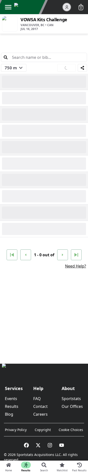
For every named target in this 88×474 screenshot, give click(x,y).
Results (11, 406)
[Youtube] (61, 445)
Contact (40, 406)
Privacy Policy (16, 429)
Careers (40, 414)
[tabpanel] (44, 192)
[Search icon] (5, 57)
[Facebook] (26, 445)
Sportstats (71, 398)
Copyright (43, 429)
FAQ (37, 398)
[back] (25, 254)
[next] (62, 254)
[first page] (12, 254)
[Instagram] (50, 445)
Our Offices (72, 406)
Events (11, 398)
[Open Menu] (8, 7)
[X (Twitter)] (38, 445)
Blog (9, 414)
